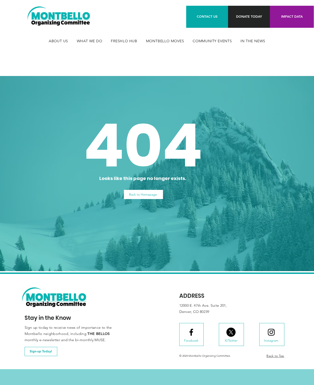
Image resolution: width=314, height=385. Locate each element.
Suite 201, (219, 305)
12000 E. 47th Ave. (195, 305)
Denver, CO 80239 (194, 311)
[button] (89, 41)
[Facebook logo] (191, 332)
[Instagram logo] (271, 332)
